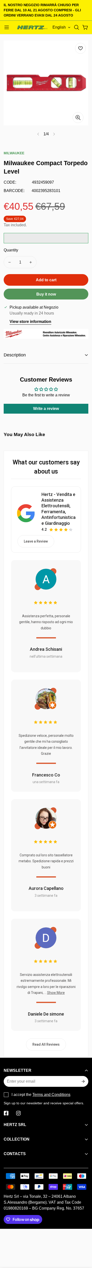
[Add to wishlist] (80, 48)
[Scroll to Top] (83, 1242)
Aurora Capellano (46, 888)
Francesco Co (46, 774)
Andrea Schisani (46, 649)
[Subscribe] (82, 1081)
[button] (76, 27)
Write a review (46, 408)
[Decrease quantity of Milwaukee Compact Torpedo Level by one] (9, 262)
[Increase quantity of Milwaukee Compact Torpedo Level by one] (30, 262)
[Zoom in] (78, 117)
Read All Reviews (46, 1044)
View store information (30, 321)
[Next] (54, 134)
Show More (56, 993)
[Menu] (7, 27)
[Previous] (38, 134)
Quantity (11, 250)
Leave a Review (36, 541)
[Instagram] (18, 1113)
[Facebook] (6, 1113)
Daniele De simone (46, 1014)
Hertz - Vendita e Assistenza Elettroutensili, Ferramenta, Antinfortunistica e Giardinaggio (58, 509)
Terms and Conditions (51, 1094)
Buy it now (46, 294)
